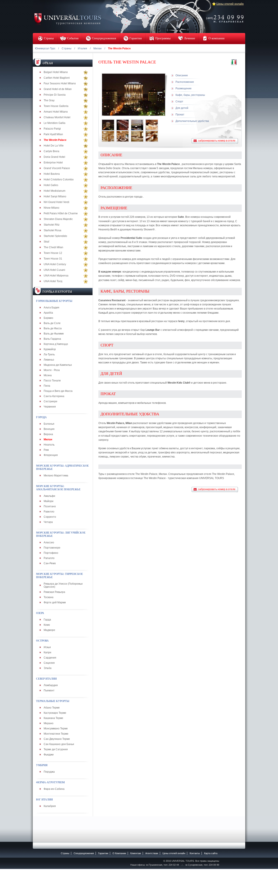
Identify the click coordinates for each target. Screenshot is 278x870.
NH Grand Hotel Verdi (56, 202)
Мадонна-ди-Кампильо (58, 364)
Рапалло (49, 558)
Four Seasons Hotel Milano (60, 83)
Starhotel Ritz (52, 224)
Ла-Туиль (49, 354)
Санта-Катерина (54, 396)
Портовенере (52, 547)
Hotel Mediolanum (54, 190)
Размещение (183, 88)
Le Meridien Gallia (54, 123)
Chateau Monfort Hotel (57, 117)
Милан (97, 48)
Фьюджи (49, 754)
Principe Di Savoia (55, 94)
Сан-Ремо (50, 563)
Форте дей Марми (55, 602)
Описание (181, 75)
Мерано (48, 723)
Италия (82, 48)
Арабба (48, 312)
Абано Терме (52, 707)
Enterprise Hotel (53, 162)
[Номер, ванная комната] (152, 136)
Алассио (49, 542)
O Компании (119, 853)
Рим (46, 449)
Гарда (47, 619)
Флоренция (51, 455)
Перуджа (49, 771)
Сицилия (49, 662)
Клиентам (135, 853)
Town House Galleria (56, 106)
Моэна (48, 375)
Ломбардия (51, 685)
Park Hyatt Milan (53, 134)
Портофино (51, 552)
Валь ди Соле (52, 323)
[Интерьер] (152, 125)
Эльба (47, 668)
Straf (46, 241)
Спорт (179, 101)
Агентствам (151, 853)
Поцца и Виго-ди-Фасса (58, 391)
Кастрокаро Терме (55, 712)
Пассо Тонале (52, 380)
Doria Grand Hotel (54, 156)
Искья (47, 647)
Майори (48, 501)
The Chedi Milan (53, 247)
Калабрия (50, 806)
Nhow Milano (51, 207)
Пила (47, 385)
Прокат (179, 114)
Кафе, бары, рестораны (190, 94)
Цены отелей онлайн (230, 3)
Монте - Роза (52, 370)
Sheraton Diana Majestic (58, 219)
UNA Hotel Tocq (53, 281)
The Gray (49, 100)
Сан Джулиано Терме (57, 738)
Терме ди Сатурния (56, 749)
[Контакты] (226, 15)
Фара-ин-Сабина (54, 788)
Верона (48, 434)
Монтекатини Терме (56, 733)
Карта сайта (210, 853)
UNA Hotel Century (55, 264)
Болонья (49, 423)
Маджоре (49, 630)
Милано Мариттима (56, 475)
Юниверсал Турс (45, 48)
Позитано (50, 506)
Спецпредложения (84, 853)
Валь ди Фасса (53, 328)
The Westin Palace (55, 139)
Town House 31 (53, 258)
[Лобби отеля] (108, 136)
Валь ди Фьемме (54, 333)
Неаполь (49, 444)
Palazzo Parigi (52, 128)
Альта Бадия (51, 307)
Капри (47, 652)
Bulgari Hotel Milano (56, 72)
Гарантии (103, 853)
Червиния (50, 406)
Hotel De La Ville (54, 145)
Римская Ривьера (54, 592)
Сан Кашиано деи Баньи (59, 744)
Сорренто (50, 516)
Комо (47, 624)
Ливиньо (49, 359)
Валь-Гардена (52, 338)
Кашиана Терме (53, 718)
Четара (48, 522)
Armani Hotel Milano (56, 111)
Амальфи (49, 495)
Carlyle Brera (51, 151)
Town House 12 (53, 253)
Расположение (184, 81)
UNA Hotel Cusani (54, 269)
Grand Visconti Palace (57, 168)
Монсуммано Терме (56, 728)
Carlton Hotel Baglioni (57, 77)
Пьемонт (49, 690)
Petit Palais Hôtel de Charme (61, 213)
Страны (66, 48)
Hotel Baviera (52, 173)
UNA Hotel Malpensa (56, 275)
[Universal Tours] (67, 19)
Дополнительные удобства (192, 121)
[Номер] (137, 136)
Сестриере (50, 401)
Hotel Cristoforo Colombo (59, 179)
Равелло (49, 511)
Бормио (48, 317)
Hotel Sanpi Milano (55, 196)
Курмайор (50, 349)
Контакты (195, 853)
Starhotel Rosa (52, 230)
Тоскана (48, 597)
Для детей (181, 108)
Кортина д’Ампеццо (56, 344)
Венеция (49, 429)
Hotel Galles (51, 185)
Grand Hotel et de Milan (58, 89)
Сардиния (50, 657)
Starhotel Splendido (55, 236)
